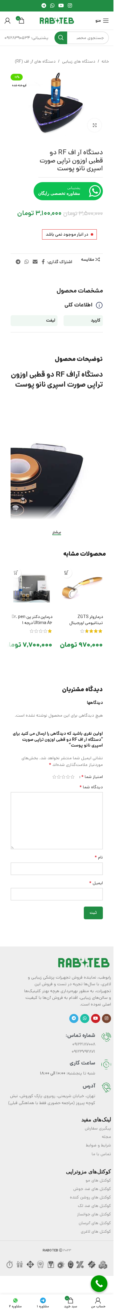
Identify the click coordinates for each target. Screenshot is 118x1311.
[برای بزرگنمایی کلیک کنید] (94, 125)
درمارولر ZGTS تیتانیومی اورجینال (86, 620)
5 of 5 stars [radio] (54, 777)
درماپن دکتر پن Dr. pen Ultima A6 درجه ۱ (32, 620)
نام (98, 857)
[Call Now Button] (99, 1283)
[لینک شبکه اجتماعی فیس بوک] (43, 262)
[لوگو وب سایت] (57, 21)
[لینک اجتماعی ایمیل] (35, 262)
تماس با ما (101, 1154)
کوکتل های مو (98, 1180)
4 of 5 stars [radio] (59, 777)
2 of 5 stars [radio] (68, 777)
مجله (106, 1137)
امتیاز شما (92, 776)
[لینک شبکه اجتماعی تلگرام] (43, 6)
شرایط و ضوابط (98, 1145)
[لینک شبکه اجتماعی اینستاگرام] (70, 6)
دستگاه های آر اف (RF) (35, 61)
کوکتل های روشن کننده (90, 1197)
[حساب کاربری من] (8, 21)
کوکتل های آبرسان (95, 1223)
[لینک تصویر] (84, 962)
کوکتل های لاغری (96, 1231)
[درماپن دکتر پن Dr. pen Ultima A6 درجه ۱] (31, 588)
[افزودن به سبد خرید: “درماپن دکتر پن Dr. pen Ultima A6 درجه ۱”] (16, 572)
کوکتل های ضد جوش (92, 1189)
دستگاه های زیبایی (78, 61)
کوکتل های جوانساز (94, 1214)
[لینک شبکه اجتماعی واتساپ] (52, 6)
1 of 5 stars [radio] (72, 777)
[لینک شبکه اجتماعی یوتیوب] (61, 6)
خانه (105, 61)
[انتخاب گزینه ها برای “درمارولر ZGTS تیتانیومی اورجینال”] (66, 572)
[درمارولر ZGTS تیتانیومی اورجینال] (82, 588)
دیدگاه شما (91, 787)
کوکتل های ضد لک (94, 1206)
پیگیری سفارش (98, 1128)
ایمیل (96, 883)
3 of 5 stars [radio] (63, 777)
